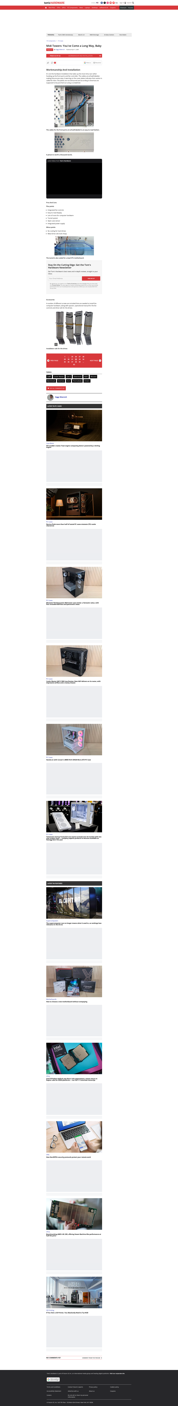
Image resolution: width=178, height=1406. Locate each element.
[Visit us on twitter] (105, 3)
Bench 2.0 (81, 35)
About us (92, 1391)
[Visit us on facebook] (102, 3)
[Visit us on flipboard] (113, 3)
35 (65, 362)
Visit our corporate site (117, 1373)
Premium (123, 8)
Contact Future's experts (75, 1387)
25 (72, 357)
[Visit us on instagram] (108, 3)
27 (79, 357)
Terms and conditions (53, 1387)
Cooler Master (59, 377)
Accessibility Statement (54, 1391)
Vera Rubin (122, 35)
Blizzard (93, 377)
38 (76, 362)
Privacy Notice (56, 285)
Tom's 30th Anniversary (65, 35)
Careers (49, 1395)
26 (76, 357)
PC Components (72, 7)
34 (83, 359)
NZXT (86, 377)
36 (68, 362)
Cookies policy (114, 1387)
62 (74, 364)
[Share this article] (48, 62)
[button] (130, 3)
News (81, 7)
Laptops (87, 7)
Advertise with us (73, 1391)
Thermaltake (77, 381)
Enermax (61, 381)
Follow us (88, 62)
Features (49, 50)
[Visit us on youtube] (110, 3)
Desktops (95, 7)
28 (83, 357)
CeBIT (49, 377)
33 (79, 359)
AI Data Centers (109, 35)
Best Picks (52, 7)
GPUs (64, 7)
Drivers (87, 381)
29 (65, 359)
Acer (68, 381)
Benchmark (51, 381)
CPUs (58, 7)
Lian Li (69, 377)
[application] (74, 178)
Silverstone (77, 377)
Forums (130, 8)
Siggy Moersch (60, 49)
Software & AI (103, 7)
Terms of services (72, 283)
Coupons (113, 7)
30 (68, 359)
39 (79, 362)
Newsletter (98, 62)
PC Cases (60, 41)
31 (72, 359)
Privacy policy (93, 1387)
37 (72, 362)
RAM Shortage (94, 35)
